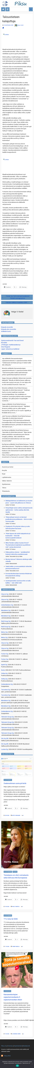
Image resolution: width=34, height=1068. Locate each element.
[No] (32, 1064)
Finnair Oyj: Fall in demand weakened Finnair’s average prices (17, 297)
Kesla (3, 670)
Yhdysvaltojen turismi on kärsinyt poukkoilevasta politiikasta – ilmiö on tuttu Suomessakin (19, 519)
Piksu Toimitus (15, 906)
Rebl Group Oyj (5, 621)
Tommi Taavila (15, 946)
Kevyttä (4, 470)
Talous (4, 488)
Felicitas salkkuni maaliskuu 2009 (16, 303)
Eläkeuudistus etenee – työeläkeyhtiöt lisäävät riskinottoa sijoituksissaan (18, 553)
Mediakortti (26, 1046)
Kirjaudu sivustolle (7, 327)
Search (31, 9)
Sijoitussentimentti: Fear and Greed (12, 340)
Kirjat (3, 474)
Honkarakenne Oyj (7, 684)
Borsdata (4, 343)
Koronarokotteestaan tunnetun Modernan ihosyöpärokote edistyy (19, 575)
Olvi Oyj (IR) (4, 738)
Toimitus (10, 1046)
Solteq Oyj (4, 673)
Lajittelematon (6, 477)
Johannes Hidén (16, 1034)
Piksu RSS (7, 1056)
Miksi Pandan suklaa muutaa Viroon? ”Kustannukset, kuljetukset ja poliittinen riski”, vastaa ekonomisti (18, 545)
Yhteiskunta (6, 491)
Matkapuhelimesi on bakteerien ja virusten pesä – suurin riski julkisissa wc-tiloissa (19, 502)
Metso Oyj (4, 632)
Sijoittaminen (6, 484)
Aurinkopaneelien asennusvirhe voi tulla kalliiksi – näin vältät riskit (18, 582)
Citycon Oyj (4, 594)
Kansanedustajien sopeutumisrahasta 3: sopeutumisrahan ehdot (16, 359)
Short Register (5, 347)
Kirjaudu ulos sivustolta (8, 329)
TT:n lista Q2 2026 (11, 919)
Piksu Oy (4, 1046)
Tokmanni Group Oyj (7, 717)
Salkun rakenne (7, 481)
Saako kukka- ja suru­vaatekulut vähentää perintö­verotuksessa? (19, 567)
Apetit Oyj (4, 665)
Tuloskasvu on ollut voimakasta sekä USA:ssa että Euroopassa (16, 876)
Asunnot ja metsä (7, 467)
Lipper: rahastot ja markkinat (10, 349)
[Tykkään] (3, 28)
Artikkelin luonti (6, 331)
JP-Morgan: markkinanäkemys (10, 345)
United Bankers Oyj (7, 605)
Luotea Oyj (4, 749)
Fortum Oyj (4, 654)
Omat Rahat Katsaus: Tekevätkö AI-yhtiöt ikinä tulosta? (15, 389)
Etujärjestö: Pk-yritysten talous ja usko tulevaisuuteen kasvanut (18, 527)
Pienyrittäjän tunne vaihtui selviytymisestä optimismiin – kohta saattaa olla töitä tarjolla (19, 510)
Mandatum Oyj (5, 610)
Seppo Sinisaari (16, 815)
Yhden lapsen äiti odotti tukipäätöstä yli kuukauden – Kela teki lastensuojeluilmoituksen (18, 536)
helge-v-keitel (20, 25)
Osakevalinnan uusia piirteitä (15, 783)
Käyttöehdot (18, 1046)
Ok (17, 1065)
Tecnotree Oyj (5, 690)
